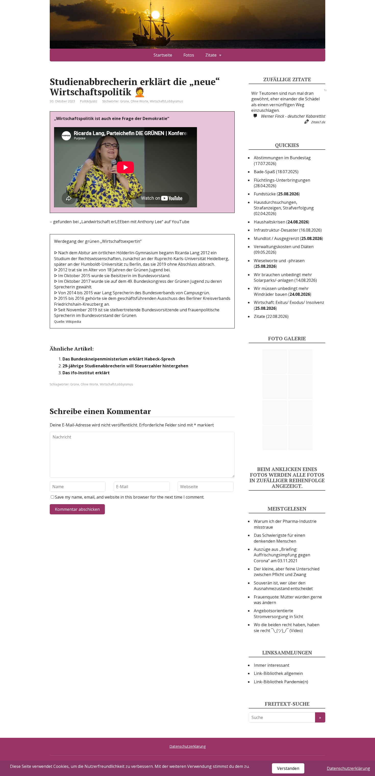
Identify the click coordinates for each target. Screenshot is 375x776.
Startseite (163, 55)
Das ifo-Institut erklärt (86, 373)
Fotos (188, 55)
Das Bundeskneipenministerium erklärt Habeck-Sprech (118, 359)
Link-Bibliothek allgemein (278, 690)
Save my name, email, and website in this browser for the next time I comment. (129, 497)
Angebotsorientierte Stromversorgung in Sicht (278, 630)
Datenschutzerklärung (348, 768)
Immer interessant (271, 682)
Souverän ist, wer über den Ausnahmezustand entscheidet (283, 602)
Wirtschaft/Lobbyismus (166, 101)
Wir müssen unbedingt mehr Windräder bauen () (282, 308)
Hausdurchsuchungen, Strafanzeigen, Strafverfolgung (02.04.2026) (284, 225)
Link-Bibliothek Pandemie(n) (281, 699)
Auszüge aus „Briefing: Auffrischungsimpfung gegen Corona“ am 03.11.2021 (282, 572)
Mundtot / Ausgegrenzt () (288, 255)
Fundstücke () (277, 211)
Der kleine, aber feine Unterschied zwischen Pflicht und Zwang (286, 588)
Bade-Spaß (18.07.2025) (276, 189)
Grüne (124, 101)
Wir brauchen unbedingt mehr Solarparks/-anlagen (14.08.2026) (285, 294)
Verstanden (288, 768)
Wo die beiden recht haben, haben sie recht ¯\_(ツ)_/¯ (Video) (286, 644)
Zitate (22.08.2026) (271, 333)
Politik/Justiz (88, 101)
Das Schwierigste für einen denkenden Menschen (279, 555)
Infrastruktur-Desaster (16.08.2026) (288, 247)
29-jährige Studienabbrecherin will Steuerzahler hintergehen (125, 366)
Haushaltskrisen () (281, 239)
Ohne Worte (139, 101)
